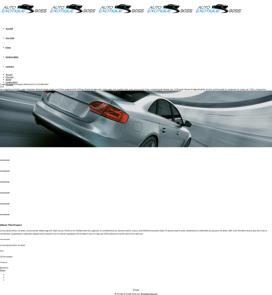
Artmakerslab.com (149, 293)
